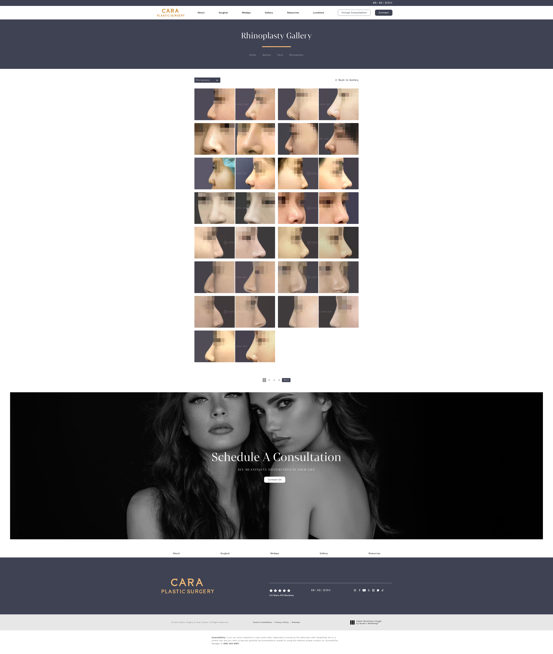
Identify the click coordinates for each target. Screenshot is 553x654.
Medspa (246, 12)
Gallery (269, 12)
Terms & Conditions (262, 622)
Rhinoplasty (296, 55)
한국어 (388, 2)
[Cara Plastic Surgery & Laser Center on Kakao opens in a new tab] (373, 591)
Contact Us (275, 479)
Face (280, 55)
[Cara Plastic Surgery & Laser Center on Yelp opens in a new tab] (369, 591)
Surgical (223, 12)
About (201, 12)
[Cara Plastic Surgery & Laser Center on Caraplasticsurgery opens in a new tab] (378, 591)
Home (252, 55)
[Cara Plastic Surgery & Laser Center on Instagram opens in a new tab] (355, 591)
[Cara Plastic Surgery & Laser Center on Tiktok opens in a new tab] (383, 591)
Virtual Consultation (354, 12)
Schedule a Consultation (276, 460)
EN (375, 2)
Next (286, 380)
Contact (384, 12)
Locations (318, 12)
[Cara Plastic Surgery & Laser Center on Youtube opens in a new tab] (364, 591)
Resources (293, 12)
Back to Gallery (348, 80)
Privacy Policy (282, 622)
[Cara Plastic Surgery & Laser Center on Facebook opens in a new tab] (359, 591)
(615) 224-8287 (231, 643)
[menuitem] (355, 593)
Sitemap (296, 622)
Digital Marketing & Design (369, 622)
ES (380, 2)
